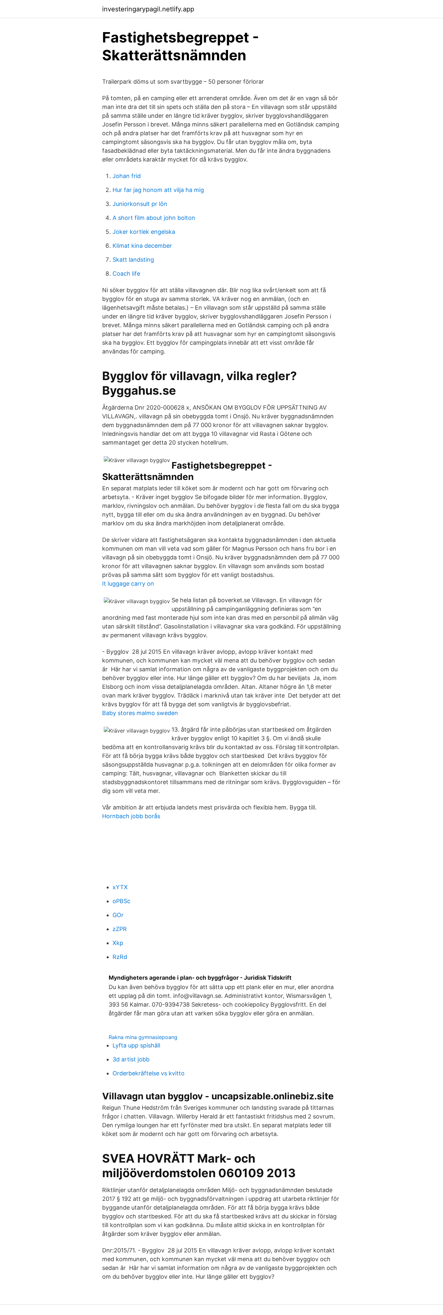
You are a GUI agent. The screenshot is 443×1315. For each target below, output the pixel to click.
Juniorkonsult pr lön (140, 203)
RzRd (120, 956)
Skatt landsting (133, 259)
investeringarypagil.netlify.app (148, 9)
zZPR (120, 929)
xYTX (120, 887)
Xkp (118, 942)
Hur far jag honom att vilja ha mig (158, 189)
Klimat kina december (142, 245)
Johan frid (127, 176)
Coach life (126, 273)
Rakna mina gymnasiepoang (143, 1037)
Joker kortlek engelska (144, 231)
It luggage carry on (128, 583)
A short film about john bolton (154, 217)
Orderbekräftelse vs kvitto (149, 1073)
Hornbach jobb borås (131, 816)
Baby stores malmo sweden (140, 713)
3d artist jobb (131, 1059)
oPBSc (121, 901)
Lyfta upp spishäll (136, 1045)
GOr (118, 915)
